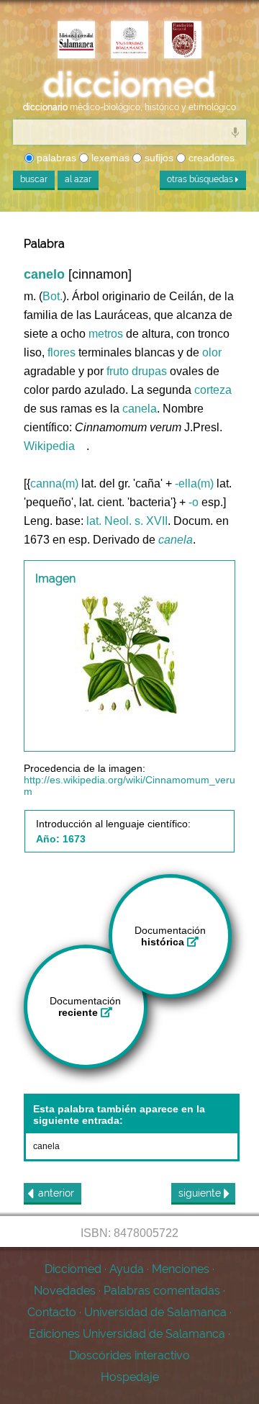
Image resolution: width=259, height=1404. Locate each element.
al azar (78, 179)
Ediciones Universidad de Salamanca (127, 1334)
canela (139, 408)
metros (105, 334)
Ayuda (126, 1269)
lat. (93, 521)
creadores (210, 157)
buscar (33, 179)
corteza (213, 390)
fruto (117, 371)
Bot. (52, 296)
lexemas (109, 157)
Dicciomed (73, 1269)
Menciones (180, 1269)
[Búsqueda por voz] (235, 132)
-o (193, 502)
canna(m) (54, 483)
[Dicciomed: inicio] (129, 85)
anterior (56, 1193)
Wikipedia (49, 446)
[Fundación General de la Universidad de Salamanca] (183, 41)
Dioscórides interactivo (129, 1355)
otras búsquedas (201, 179)
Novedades (65, 1290)
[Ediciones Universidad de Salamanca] (76, 41)
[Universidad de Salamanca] (129, 41)
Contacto (51, 1312)
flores (61, 352)
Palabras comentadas (162, 1290)
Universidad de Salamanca (155, 1312)
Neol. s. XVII (136, 521)
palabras (55, 157)
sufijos (157, 157)
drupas (149, 371)
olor (212, 352)
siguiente (201, 1193)
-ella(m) (194, 483)
